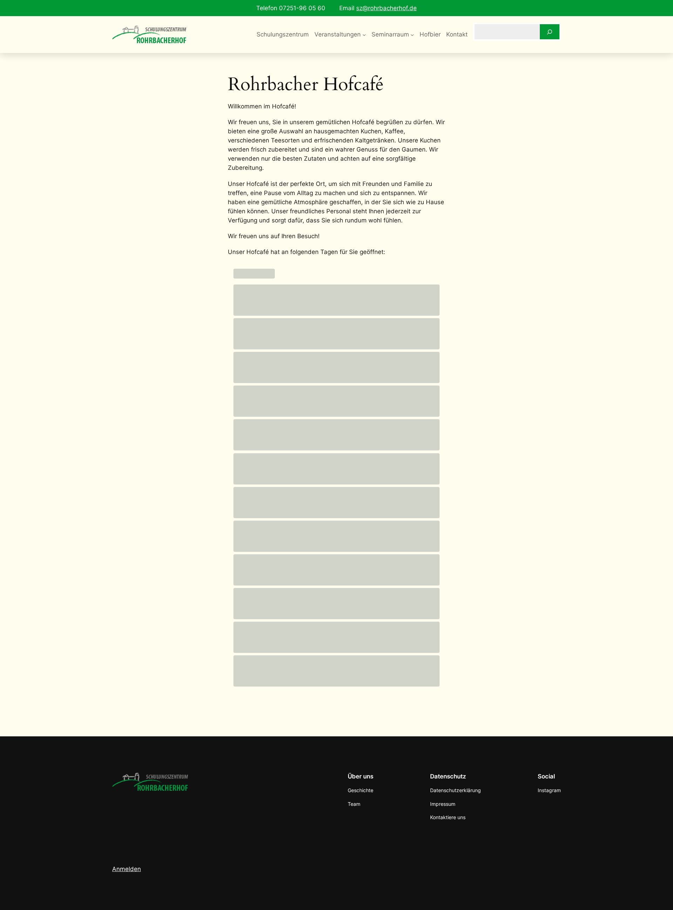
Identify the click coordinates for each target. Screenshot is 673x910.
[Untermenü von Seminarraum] (412, 34)
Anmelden (126, 868)
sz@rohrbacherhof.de (386, 8)
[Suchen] (549, 31)
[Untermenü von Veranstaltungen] (364, 34)
